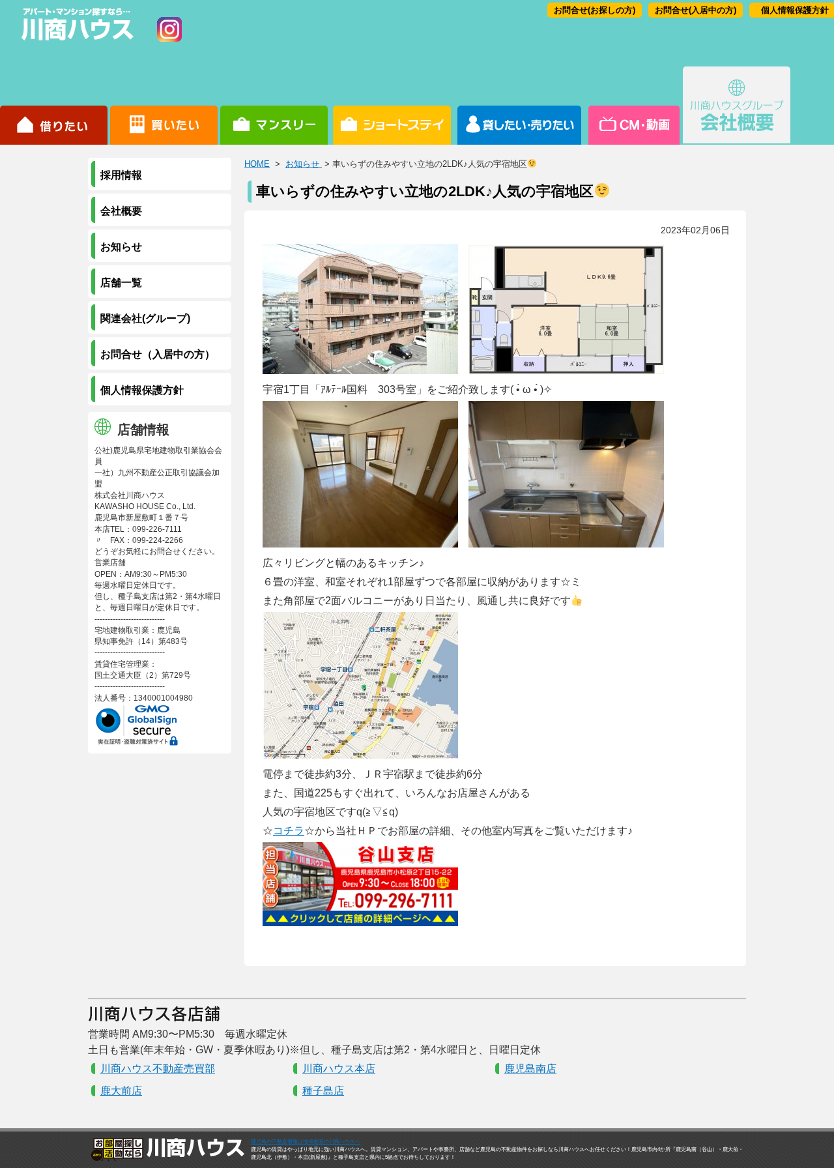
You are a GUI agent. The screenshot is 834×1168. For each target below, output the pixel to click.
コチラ (288, 830)
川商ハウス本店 (338, 1068)
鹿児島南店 (530, 1068)
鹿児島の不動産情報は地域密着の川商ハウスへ (305, 1142)
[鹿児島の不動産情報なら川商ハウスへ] (75, 42)
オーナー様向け (519, 105)
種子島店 (323, 1090)
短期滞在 (274, 105)
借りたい (54, 105)
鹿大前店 (121, 1090)
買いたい (164, 105)
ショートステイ (391, 105)
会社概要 (736, 105)
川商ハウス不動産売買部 (157, 1068)
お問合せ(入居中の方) (695, 10)
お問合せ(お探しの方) (594, 10)
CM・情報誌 (633, 105)
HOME (257, 164)
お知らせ (303, 164)
